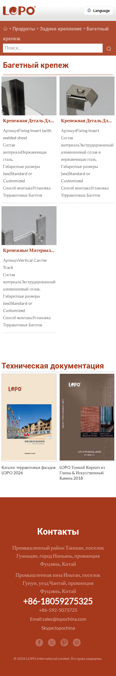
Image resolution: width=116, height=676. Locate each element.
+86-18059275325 (58, 601)
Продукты (23, 29)
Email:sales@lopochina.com (58, 619)
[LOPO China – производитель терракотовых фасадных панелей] (5, 29)
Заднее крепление (61, 29)
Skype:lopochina (58, 628)
